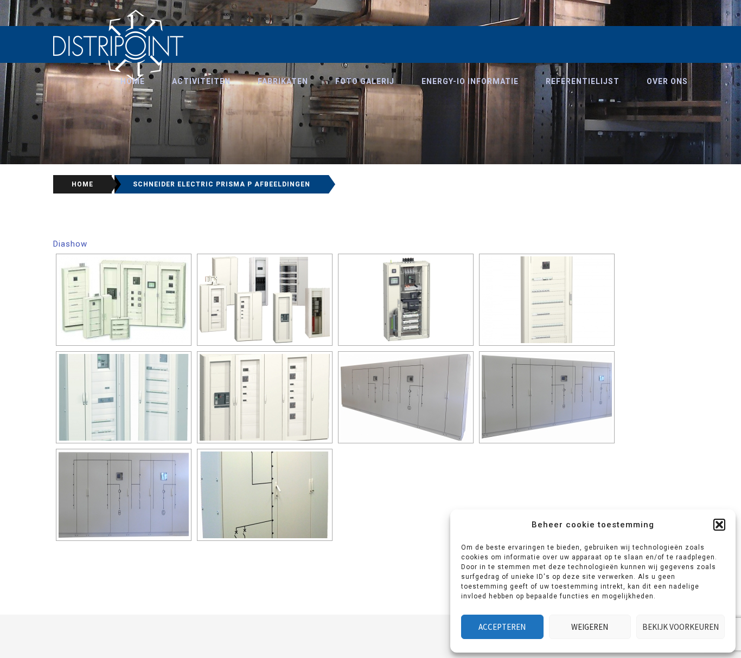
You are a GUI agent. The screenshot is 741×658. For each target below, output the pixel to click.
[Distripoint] (118, 45)
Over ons (667, 81)
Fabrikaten (283, 81)
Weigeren (589, 627)
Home (132, 81)
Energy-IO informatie (470, 81)
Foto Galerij (364, 81)
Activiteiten (201, 81)
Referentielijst (582, 81)
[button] (719, 524)
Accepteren (502, 627)
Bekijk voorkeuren (680, 627)
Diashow (70, 244)
